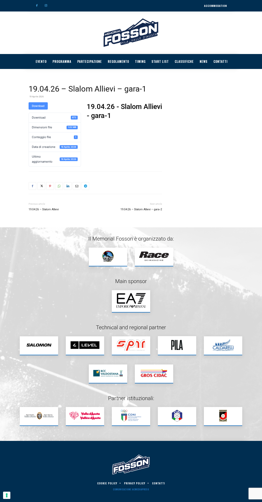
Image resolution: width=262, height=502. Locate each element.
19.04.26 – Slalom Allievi (44, 209)
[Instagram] (46, 5)
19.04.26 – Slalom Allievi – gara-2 (141, 209)
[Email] (76, 186)
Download (38, 105)
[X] (41, 186)
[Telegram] (85, 186)
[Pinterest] (50, 186)
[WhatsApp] (59, 186)
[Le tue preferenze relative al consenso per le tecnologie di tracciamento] (6, 495)
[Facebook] (36, 5)
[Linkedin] (68, 186)
